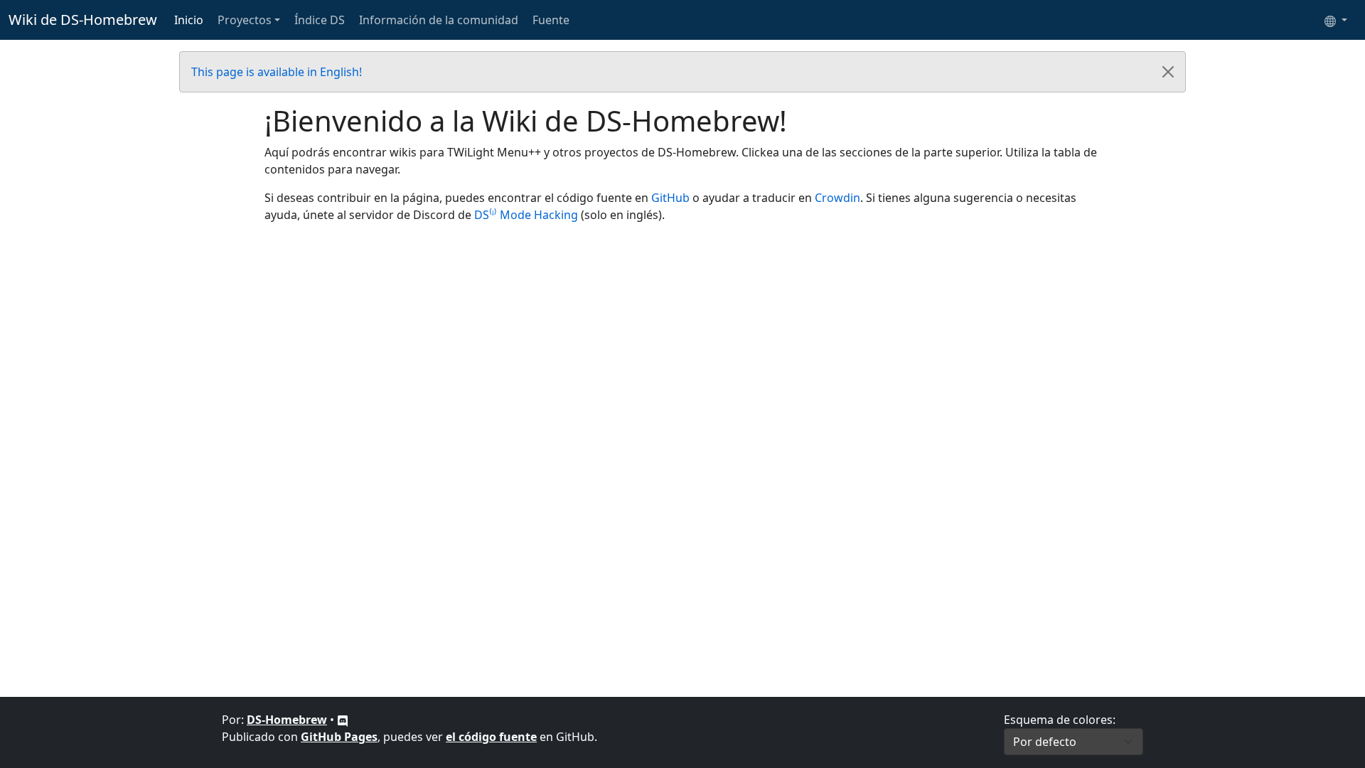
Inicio (188, 20)
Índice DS (319, 20)
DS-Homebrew (287, 719)
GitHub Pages (339, 737)
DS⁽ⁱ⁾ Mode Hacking (526, 215)
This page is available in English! (276, 72)
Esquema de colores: (1059, 719)
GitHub (670, 198)
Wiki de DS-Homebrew (83, 19)
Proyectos (245, 20)
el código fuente (491, 737)
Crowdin (837, 198)
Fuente (550, 20)
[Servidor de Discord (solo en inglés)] (342, 719)
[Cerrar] (1168, 72)
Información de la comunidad (438, 20)
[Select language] (1335, 19)
